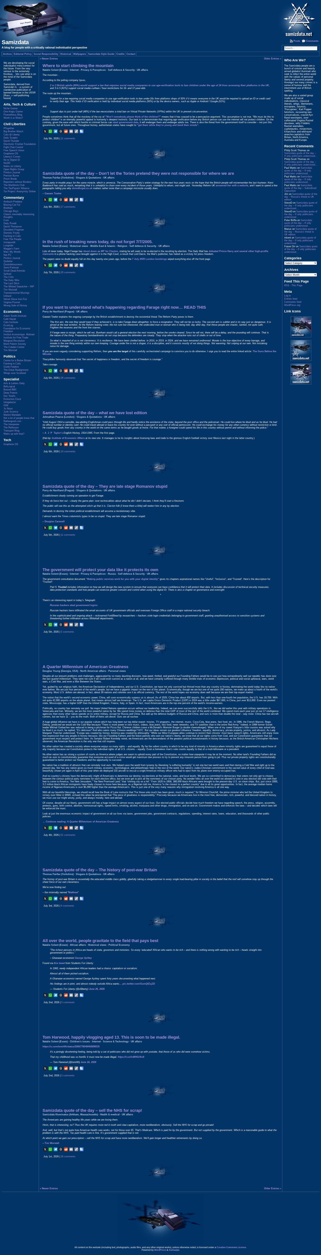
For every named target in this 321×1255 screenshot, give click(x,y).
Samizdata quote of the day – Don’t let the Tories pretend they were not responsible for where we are (138, 173)
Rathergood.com (12, 421)
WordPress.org (292, 305)
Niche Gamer (11, 108)
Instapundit (9, 242)
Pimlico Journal (12, 172)
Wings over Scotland (15, 373)
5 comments (67, 631)
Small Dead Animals (14, 270)
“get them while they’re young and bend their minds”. (168, 125)
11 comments (68, 138)
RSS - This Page (293, 285)
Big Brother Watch (13, 131)
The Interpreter (11, 424)
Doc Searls (9, 395)
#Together (9, 128)
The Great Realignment (16, 369)
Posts (297, 41)
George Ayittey (83, 958)
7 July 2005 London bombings (149, 259)
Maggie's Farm (11, 248)
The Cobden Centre (14, 347)
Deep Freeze (10, 392)
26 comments (68, 1156)
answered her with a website (232, 185)
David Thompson (13, 226)
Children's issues (80, 1041)
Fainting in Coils (12, 236)
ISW (6, 405)
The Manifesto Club (14, 185)
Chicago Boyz (11, 211)
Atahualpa (174, 1250)
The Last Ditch (11, 283)
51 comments (68, 835)
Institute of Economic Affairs (68, 438)
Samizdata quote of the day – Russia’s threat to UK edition (300, 197)
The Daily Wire (11, 280)
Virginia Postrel (12, 302)
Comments (312, 41)
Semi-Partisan (11, 267)
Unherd (7, 296)
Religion (122, 246)
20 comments (68, 272)
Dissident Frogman (14, 229)
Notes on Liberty (12, 166)
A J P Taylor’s (54, 432)
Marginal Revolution (14, 340)
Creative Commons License (231, 1247)
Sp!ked (7, 273)
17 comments (68, 206)
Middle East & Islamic (102, 246)
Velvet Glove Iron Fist (15, 299)
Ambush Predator (13, 201)
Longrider (8, 245)
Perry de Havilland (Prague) (58, 311)
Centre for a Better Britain (17, 360)
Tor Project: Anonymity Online (20, 191)
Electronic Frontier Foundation (20, 144)
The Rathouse (11, 427)
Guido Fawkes (11, 366)
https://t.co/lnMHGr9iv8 (131, 1057)
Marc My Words (12, 251)
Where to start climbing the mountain (78, 65)
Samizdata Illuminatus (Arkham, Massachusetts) (70, 1114)
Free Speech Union (14, 150)
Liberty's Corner (12, 156)
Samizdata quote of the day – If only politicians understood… (300, 154)
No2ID (7, 163)
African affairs (78, 945)
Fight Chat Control (13, 147)
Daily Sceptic (11, 137)
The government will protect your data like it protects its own (100, 569)
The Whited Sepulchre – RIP (19, 286)
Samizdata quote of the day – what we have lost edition (95, 412)
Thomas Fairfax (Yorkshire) (58, 177)
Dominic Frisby (12, 232)
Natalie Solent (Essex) (55, 70)
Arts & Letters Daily (14, 383)
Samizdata (15, 42)
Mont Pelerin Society (15, 343)
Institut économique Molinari (19, 334)
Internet (74, 70)
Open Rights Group (14, 169)
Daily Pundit (10, 223)
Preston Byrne (11, 175)
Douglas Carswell (55, 521)
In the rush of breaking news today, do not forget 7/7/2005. (98, 241)
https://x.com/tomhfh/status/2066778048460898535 (71, 1046)
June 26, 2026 (97, 989)
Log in (287, 295)
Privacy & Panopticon (93, 70)
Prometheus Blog (13, 114)
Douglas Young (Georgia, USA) (60, 671)
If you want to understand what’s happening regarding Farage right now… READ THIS (124, 307)
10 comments (68, 451)
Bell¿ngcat (9, 386)
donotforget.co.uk (82, 188)
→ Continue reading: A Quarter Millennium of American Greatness (81, 821)
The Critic (9, 277)
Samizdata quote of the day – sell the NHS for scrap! (92, 1110)
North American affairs (93, 671)
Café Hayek (10, 319)
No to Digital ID (12, 159)
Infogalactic (10, 402)
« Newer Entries (49, 58)
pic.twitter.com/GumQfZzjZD (138, 983)
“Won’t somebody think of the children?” (133, 116)
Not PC (7, 255)
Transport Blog (11, 430)
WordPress (160, 1250)
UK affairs (142, 70)
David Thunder (11, 140)
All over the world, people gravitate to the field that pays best (100, 940)
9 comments (67, 905)
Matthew (73, 892)
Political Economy (119, 945)
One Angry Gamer (13, 111)
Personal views (117, 671)
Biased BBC (10, 389)
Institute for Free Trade (16, 337)
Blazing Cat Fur (12, 204)
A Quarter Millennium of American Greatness (85, 666)
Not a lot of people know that (19, 418)
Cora (6, 220)
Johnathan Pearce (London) (58, 416)
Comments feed (292, 302)
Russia (112, 573)
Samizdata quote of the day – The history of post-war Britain (100, 870)
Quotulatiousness (13, 264)
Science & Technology (116, 1041)
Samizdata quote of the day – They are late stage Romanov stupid (105, 486)
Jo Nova (8, 408)
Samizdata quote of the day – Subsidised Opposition (300, 188)
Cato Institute (11, 322)
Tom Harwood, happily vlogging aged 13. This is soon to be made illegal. (111, 1037)
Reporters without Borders (17, 182)
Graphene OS (11, 153)
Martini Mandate (12, 414)
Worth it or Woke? (13, 117)
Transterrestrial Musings (17, 292)
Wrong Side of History (15, 305)
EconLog (8, 325)
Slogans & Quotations (88, 177)
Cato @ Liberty (12, 134)
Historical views (79, 246)
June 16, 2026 (88, 1062)
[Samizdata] (161, 18)
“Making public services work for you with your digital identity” (122, 579)
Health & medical (110, 1114)
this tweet (59, 963)
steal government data (125, 122)
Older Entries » (272, 58)
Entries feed (290, 298)
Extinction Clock (12, 399)
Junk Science (11, 411)
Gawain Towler (53, 193)
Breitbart (8, 208)
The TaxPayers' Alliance (16, 188)
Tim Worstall (10, 289)
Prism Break (10, 178)
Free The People (12, 239)
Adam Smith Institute (15, 315)
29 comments (68, 377)
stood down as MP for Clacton (100, 251)
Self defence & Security (121, 70)
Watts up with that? (14, 433)
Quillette (8, 261)
